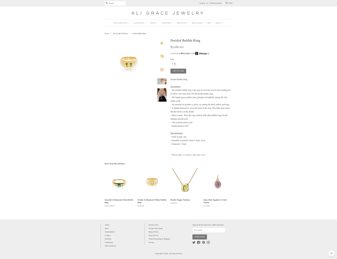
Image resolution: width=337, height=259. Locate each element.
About (218, 23)
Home (107, 34)
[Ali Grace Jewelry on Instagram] (208, 243)
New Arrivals (121, 23)
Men (209, 23)
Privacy (151, 242)
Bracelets (182, 23)
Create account (215, 3)
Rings (153, 23)
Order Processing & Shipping (159, 239)
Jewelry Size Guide (156, 228)
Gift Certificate (110, 246)
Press (107, 228)
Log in (202, 3)
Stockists (108, 239)
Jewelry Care (153, 225)
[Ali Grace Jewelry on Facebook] (198, 243)
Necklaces (197, 23)
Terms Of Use (154, 235)
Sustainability (110, 232)
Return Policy (154, 232)
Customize (138, 23)
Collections (109, 242)
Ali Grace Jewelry (175, 253)
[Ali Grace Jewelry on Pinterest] (203, 243)
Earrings (166, 23)
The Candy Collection (120, 34)
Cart (230, 3)
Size (172, 59)
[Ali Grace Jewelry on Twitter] (193, 243)
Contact (107, 235)
